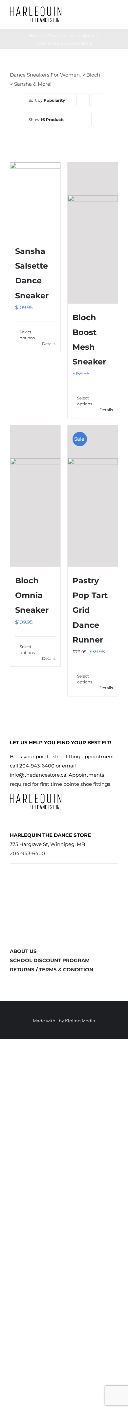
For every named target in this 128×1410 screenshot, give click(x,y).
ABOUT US (23, 951)
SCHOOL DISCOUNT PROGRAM (50, 960)
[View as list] (69, 135)
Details (48, 343)
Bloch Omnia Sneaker (32, 595)
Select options (27, 334)
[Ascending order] (98, 100)
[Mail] (32, 983)
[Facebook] (12, 983)
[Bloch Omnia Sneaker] (35, 496)
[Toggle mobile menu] (115, 13)
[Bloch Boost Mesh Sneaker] (93, 233)
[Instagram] (22, 983)
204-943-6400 (27, 853)
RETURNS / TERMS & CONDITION (51, 969)
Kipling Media (80, 1020)
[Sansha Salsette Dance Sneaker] (35, 200)
